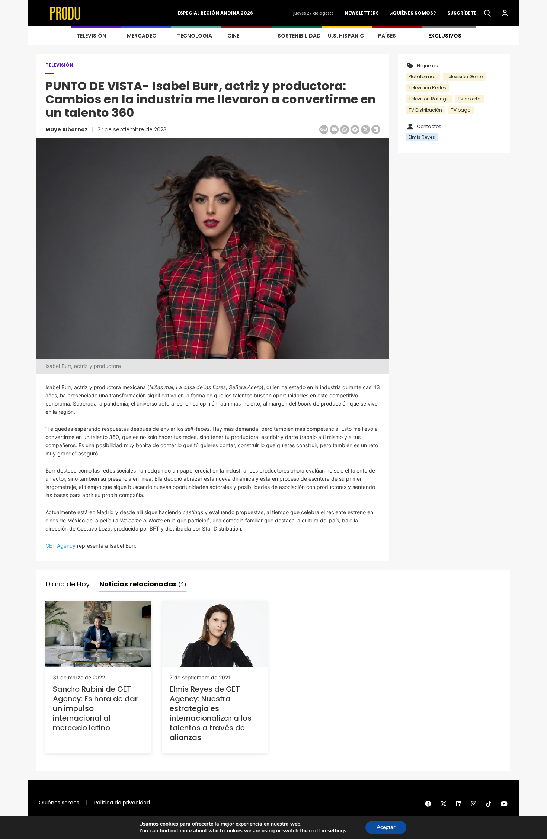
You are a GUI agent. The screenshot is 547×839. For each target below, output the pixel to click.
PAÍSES (387, 35)
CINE (233, 35)
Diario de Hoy (68, 584)
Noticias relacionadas (142, 584)
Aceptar (386, 827)
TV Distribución (425, 110)
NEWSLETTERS (362, 13)
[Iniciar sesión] (505, 13)
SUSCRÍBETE (462, 13)
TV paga (461, 110)
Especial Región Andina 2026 (215, 13)
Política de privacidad (122, 802)
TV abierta (469, 99)
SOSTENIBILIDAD (299, 35)
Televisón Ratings (429, 99)
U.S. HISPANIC (346, 35)
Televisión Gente (464, 76)
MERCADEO (142, 35)
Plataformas (423, 76)
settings (336, 830)
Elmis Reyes (422, 137)
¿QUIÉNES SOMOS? (413, 13)
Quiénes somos (59, 802)
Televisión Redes (427, 87)
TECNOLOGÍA (194, 35)
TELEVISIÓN (91, 35)
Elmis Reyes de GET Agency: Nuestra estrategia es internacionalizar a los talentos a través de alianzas (211, 713)
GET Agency (60, 545)
